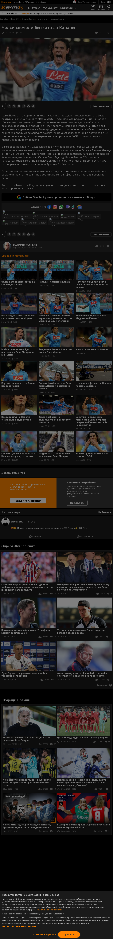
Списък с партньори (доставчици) (19, 926)
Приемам (69, 934)
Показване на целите (44, 934)
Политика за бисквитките (49, 910)
